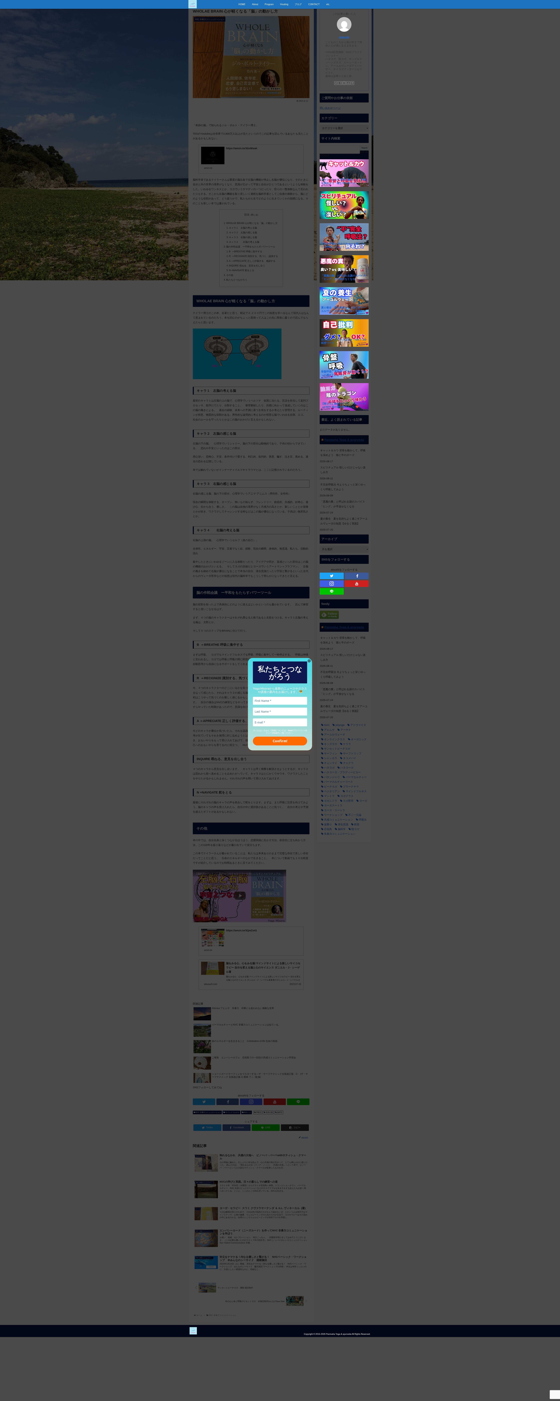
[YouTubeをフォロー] (348, 83)
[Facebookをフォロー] (340, 83)
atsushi (344, 37)
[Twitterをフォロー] (336, 83)
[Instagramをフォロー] (344, 83)
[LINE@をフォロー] (352, 83)
